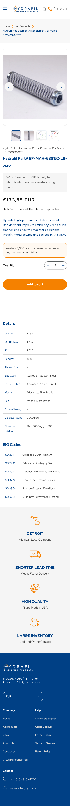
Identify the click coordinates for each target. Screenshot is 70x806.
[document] (35, 87)
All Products (23, 26)
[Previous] (9, 86)
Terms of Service (45, 743)
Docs (6, 735)
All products (10, 726)
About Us (8, 743)
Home (6, 26)
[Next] (60, 86)
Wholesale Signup (45, 718)
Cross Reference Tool (15, 759)
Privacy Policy (43, 735)
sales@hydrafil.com (24, 788)
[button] (44, 9)
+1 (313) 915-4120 (23, 779)
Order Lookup (43, 726)
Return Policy (43, 751)
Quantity (8, 265)
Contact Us (9, 751)
